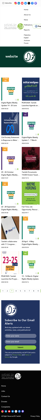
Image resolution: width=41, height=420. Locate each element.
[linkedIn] (19, 3)
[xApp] (29, 3)
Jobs (3, 391)
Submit (20, 347)
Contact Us (5, 396)
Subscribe (8, 3)
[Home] (14, 26)
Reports (27, 30)
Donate (4, 401)
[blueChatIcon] (25, 3)
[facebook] (32, 3)
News (26, 20)
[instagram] (15, 3)
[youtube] (22, 3)
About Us (27, 15)
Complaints (5, 407)
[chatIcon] (35, 3)
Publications (28, 25)
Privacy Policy (17, 355)
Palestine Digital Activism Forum (27, 39)
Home (26, 9)
